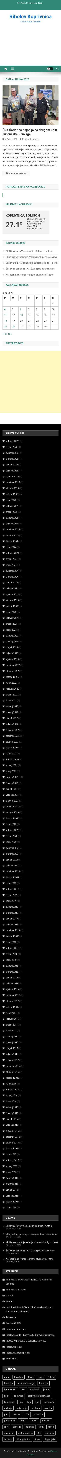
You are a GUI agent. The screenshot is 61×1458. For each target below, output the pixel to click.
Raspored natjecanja (16, 1329)
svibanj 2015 (12, 1178)
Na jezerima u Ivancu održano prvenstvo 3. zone (29, 274)
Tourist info (11, 1358)
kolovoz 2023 (12, 618)
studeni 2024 (12, 535)
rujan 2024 (11, 547)
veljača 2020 (12, 865)
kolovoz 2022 (12, 689)
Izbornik (10, 1295)
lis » (10, 334)
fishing (51, 1377)
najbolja (8, 1408)
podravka (38, 1414)
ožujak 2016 (12, 1119)
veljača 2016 (12, 1125)
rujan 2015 (11, 1154)
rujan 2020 (11, 824)
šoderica (49, 1433)
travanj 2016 (12, 1113)
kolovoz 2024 (12, 553)
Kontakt (10, 1301)
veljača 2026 (12, 470)
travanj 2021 (12, 783)
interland (34, 1389)
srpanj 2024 (12, 559)
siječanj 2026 (12, 476)
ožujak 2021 (12, 789)
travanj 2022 (12, 712)
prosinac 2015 (13, 1137)
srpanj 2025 (12, 512)
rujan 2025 (11, 500)
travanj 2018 (12, 972)
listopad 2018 (12, 936)
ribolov (34, 1420)
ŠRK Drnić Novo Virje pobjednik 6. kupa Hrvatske (29, 251)
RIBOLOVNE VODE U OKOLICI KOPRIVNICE (26, 1341)
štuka (37, 1439)
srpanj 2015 (12, 1166)
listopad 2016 (12, 1078)
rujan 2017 (11, 1013)
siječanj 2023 (12, 659)
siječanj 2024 (12, 594)
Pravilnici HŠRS (13, 1323)
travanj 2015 (12, 1184)
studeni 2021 (12, 741)
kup (21, 1402)
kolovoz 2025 (12, 506)
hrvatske (43, 1383)
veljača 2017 (12, 1054)
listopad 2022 (12, 677)
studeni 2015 (12, 1142)
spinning (30, 1427)
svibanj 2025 (12, 517)
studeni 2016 (12, 1072)
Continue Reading (18, 173)
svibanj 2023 (12, 635)
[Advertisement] (30, 48)
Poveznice (11, 1317)
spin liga (17, 1427)
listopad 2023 (12, 606)
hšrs (23, 1389)
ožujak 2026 (12, 464)
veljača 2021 (12, 795)
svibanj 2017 (12, 1036)
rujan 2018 (11, 942)
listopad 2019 (12, 877)
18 (5, 321)
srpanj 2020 (12, 836)
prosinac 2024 (13, 529)
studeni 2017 (12, 1001)
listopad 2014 (12, 1201)
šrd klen (8, 1439)
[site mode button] (50, 68)
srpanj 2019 (12, 895)
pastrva (16, 1414)
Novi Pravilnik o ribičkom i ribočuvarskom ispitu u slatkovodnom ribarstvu (29, 1309)
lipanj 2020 (11, 842)
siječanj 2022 (12, 730)
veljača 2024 (12, 588)
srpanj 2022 (12, 694)
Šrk (39, 1433)
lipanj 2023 (11, 630)
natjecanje (22, 1408)
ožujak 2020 (12, 859)
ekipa (40, 1377)
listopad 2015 (12, 1148)
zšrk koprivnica (25, 1433)
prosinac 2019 (13, 871)
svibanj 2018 (12, 965)
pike (27, 1414)
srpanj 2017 (12, 1024)
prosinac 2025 (13, 482)
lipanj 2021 (11, 771)
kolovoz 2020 (12, 830)
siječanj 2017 (12, 1060)
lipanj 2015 (11, 1172)
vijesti (51, 1427)
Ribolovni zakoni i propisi (18, 1352)
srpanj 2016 (12, 1095)
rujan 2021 (11, 753)
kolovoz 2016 (12, 1089)
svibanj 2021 (12, 777)
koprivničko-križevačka (39, 1396)
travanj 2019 (12, 913)
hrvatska (8, 1383)
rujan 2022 (11, 683)
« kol (5, 334)
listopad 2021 (12, 747)
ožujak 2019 (12, 918)
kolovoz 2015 (12, 1160)
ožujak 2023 (12, 647)
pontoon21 (9, 1420)
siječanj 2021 (12, 800)
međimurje (49, 1402)
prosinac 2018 (13, 930)
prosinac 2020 (13, 806)
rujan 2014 (11, 1207)
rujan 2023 (11, 612)
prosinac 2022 (13, 665)
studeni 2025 (12, 488)
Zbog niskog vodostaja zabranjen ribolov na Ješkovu (31, 257)
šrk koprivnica (23, 1439)
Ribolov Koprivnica (30, 16)
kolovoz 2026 (12, 441)
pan (6, 1414)
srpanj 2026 (12, 447)
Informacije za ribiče (16, 1289)
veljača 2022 (12, 724)
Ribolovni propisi (14, 1347)
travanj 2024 (12, 576)
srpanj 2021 (12, 765)
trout (41, 1427)
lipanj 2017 (11, 1030)
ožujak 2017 (12, 1048)
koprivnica (18, 1396)
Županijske (50, 1439)
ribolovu (46, 1420)
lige (37, 1402)
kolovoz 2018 (12, 948)
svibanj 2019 (12, 907)
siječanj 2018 (12, 989)
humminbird (10, 1389)
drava (30, 1377)
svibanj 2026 (12, 453)
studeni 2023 (12, 600)
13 (21, 315)
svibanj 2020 (12, 848)
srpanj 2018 (12, 954)
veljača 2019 (12, 924)
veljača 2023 (12, 653)
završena (8, 1433)
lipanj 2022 (11, 700)
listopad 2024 (12, 541)
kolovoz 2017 (12, 1019)
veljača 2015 (12, 1196)
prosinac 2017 (13, 995)
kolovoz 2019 (12, 889)
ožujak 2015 (12, 1189)
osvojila (48, 1408)
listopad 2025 (12, 494)
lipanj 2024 (11, 565)
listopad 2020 (12, 818)
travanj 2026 (12, 459)
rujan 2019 (11, 883)
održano (36, 1408)
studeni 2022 (12, 671)
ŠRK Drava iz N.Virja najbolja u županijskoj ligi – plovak (32, 263)
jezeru (46, 1389)
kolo (6, 1396)
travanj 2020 (12, 854)
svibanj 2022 (12, 706)
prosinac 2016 (13, 1066)
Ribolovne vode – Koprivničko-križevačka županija (30, 1335)
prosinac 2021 (13, 736)
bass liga (18, 1377)
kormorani (9, 1402)
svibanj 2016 (12, 1107)
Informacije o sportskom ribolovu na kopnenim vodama (29, 1281)
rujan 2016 (11, 1083)
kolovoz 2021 (12, 759)
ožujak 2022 (12, 718)
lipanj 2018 (11, 960)
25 (5, 326)
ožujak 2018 (12, 977)
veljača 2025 (12, 523)
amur (7, 1377)
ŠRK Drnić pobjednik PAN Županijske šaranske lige (30, 268)
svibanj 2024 (12, 571)
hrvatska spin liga (26, 1383)
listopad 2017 (12, 1007)
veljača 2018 (12, 983)
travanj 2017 (12, 1042)
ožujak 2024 (12, 582)
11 (5, 315)
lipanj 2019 (11, 901)
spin (6, 1427)
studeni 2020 (12, 812)
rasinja (23, 1420)
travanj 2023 (12, 641)
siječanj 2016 (12, 1131)
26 (13, 326)
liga (29, 1402)
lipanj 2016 (11, 1101)
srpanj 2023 (12, 624)
